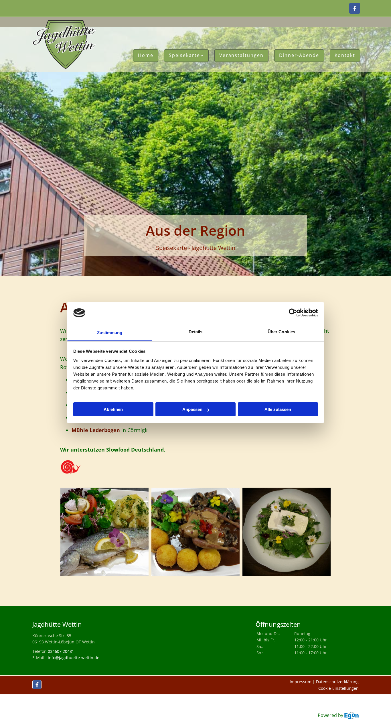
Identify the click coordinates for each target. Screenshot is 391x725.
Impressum (300, 681)
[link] (186, 55)
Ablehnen (113, 409)
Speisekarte (184, 55)
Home (145, 55)
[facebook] (354, 8)
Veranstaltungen (241, 55)
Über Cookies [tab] (281, 331)
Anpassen (192, 409)
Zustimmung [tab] (110, 332)
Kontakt (345, 55)
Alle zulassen (277, 409)
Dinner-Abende (299, 55)
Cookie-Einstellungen (338, 688)
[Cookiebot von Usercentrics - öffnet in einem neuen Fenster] (293, 313)
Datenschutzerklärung (337, 681)
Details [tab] (196, 331)
